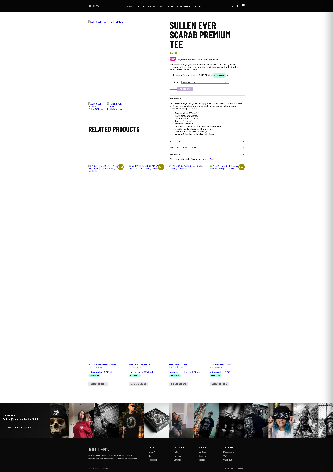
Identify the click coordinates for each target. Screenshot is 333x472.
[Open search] (233, 6)
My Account (228, 452)
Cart (225, 456)
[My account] (237, 6)
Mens (205, 159)
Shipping (202, 456)
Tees (136, 6)
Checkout (227, 460)
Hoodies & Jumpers (168, 6)
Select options (98, 384)
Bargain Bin (186, 6)
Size (175, 82)
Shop (129, 6)
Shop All (152, 452)
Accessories (149, 6)
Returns (202, 460)
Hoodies (177, 456)
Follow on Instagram (19, 427)
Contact (198, 6)
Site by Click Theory (233, 469)
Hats (176, 452)
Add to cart (185, 89)
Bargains (177, 460)
